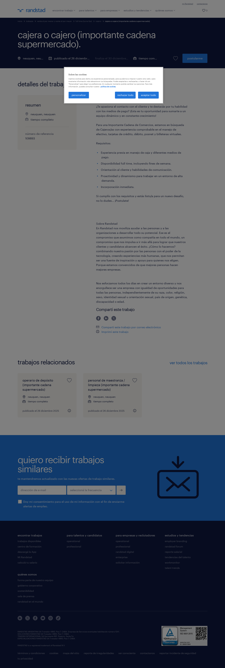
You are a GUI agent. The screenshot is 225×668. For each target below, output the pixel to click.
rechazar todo (125, 95)
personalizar (79, 95)
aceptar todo (148, 95)
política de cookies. (108, 87)
